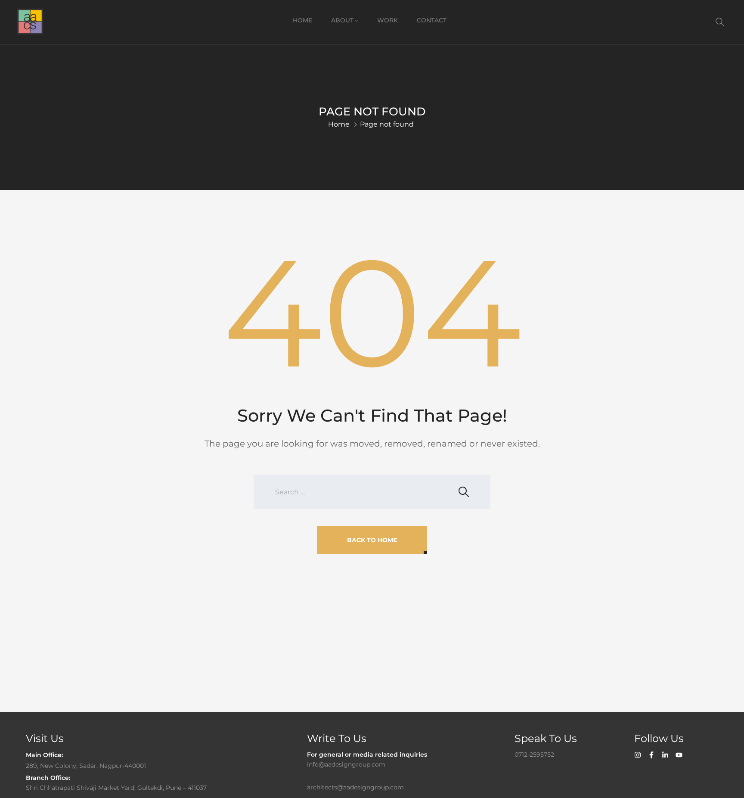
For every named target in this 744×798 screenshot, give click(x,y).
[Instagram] (638, 755)
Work (387, 20)
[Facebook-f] (651, 755)
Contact (431, 20)
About (342, 20)
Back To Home (372, 540)
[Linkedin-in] (665, 755)
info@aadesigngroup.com (346, 764)
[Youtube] (679, 755)
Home (302, 20)
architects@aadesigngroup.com (355, 787)
